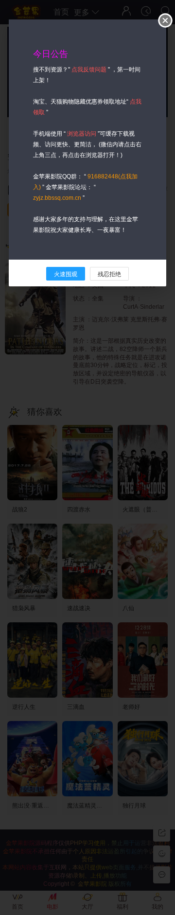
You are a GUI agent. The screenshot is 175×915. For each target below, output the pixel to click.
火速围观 (65, 274)
